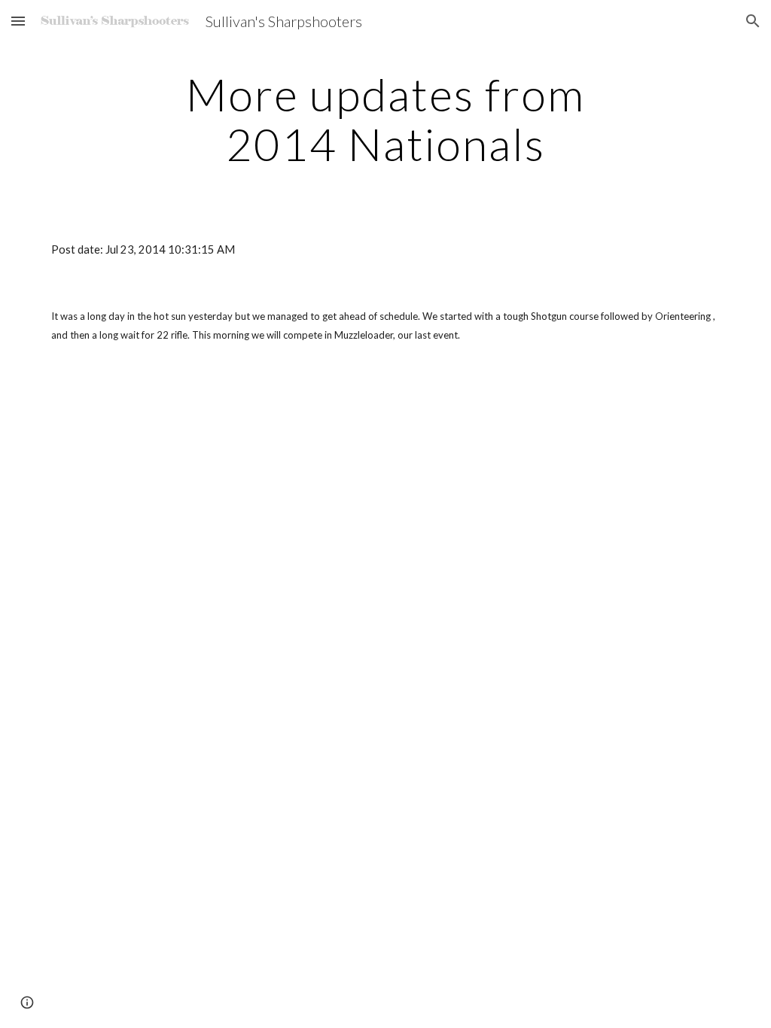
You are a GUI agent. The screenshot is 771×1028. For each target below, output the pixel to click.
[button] (18, 20)
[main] (385, 119)
